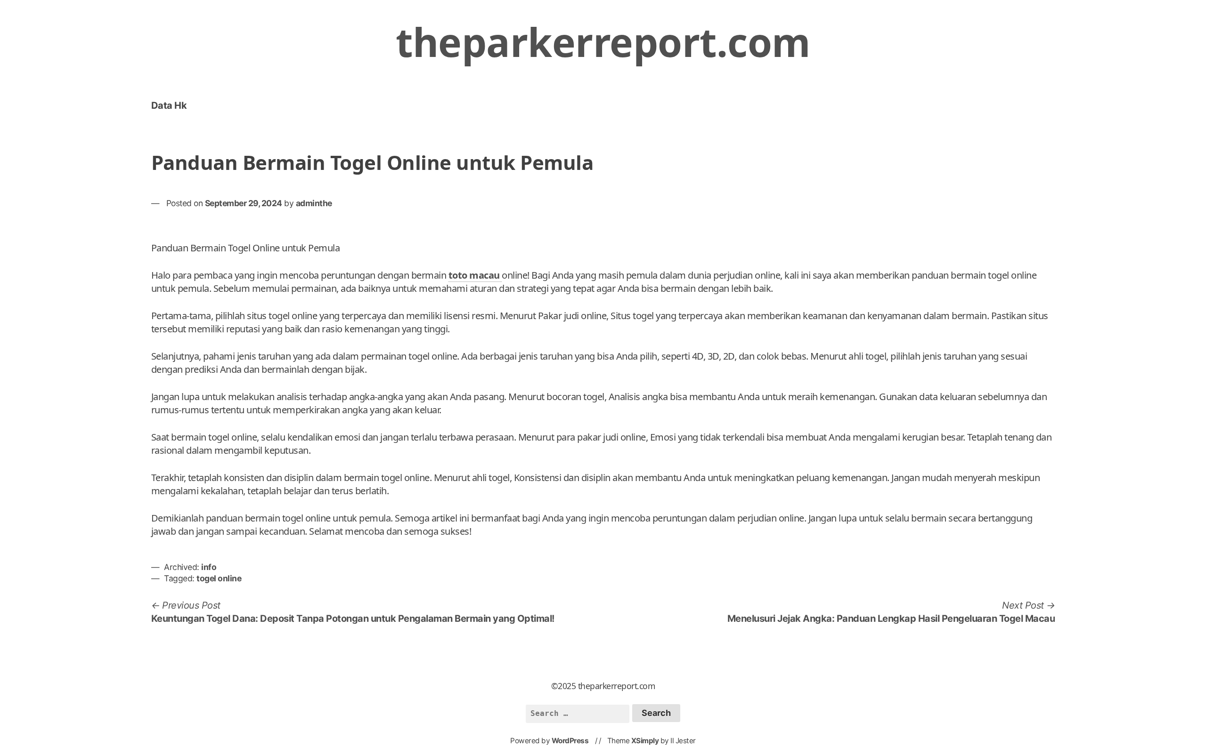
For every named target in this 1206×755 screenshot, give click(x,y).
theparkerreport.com (603, 42)
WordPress (570, 740)
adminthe (314, 203)
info (208, 567)
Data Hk (169, 105)
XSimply (645, 740)
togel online (218, 578)
